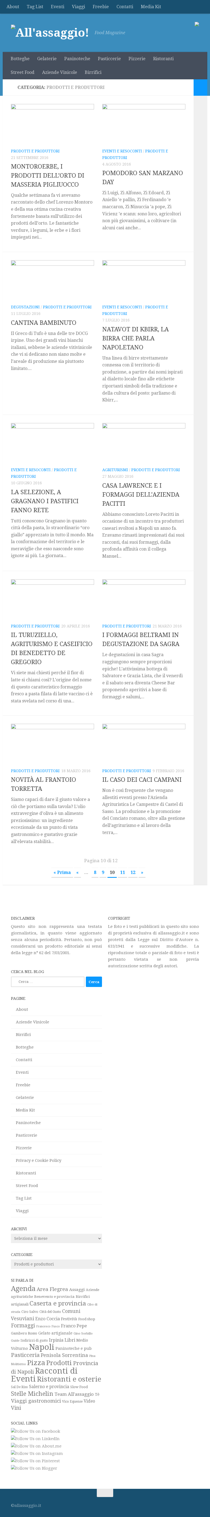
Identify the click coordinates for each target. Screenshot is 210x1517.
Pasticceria (25, 1355)
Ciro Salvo (29, 1312)
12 (132, 872)
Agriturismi (115, 470)
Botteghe (20, 58)
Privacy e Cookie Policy (38, 1160)
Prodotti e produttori (35, 151)
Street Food (22, 72)
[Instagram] (166, 1503)
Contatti (124, 6)
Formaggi (23, 1325)
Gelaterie (47, 58)
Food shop (86, 1319)
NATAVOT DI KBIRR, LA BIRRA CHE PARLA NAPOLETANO (135, 338)
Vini (16, 1408)
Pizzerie (137, 58)
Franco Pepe (74, 1325)
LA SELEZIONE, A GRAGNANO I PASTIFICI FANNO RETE (44, 501)
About (13, 6)
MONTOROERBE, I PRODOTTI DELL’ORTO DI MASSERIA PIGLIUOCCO (47, 175)
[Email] (185, 1503)
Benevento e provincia (54, 1296)
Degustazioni (25, 307)
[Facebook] (156, 1503)
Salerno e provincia (49, 1386)
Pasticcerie (109, 58)
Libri (70, 1340)
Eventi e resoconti (122, 151)
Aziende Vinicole (59, 72)
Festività (69, 1318)
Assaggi (77, 1289)
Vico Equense (72, 1401)
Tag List (35, 6)
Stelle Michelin (32, 1393)
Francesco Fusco (48, 1326)
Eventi (57, 6)
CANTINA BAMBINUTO (43, 322)
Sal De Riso (19, 1387)
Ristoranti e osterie (69, 1379)
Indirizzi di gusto (34, 1340)
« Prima (62, 872)
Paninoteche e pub (74, 1348)
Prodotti (59, 1363)
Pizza (36, 1363)
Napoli (41, 1347)
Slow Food (79, 1387)
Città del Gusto (50, 1312)
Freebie (101, 6)
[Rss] (195, 1503)
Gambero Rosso (24, 1333)
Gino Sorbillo (83, 1333)
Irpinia (56, 1340)
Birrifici (93, 72)
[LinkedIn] (175, 1503)
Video (89, 1401)
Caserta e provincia (58, 1303)
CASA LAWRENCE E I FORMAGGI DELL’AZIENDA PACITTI (140, 494)
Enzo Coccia (47, 1318)
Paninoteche (77, 58)
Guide (15, 1340)
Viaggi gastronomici (36, 1401)
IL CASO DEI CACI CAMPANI (142, 779)
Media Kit (151, 6)
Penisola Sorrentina (64, 1355)
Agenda (23, 1288)
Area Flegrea (52, 1289)
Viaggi (78, 6)
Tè (97, 1394)
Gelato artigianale (55, 1333)
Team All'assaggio (74, 1394)
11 (122, 872)
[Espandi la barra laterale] (200, 87)
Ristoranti (163, 58)
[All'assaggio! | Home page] (50, 33)
